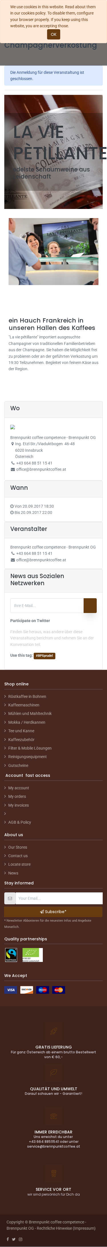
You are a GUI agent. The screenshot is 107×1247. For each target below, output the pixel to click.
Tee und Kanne (21, 731)
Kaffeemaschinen (23, 705)
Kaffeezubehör (21, 739)
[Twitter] (14, 1239)
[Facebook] (8, 1239)
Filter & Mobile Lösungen (30, 748)
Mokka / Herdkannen (26, 722)
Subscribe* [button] (55, 912)
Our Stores (17, 847)
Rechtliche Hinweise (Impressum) (66, 1228)
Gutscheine (18, 765)
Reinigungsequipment (27, 756)
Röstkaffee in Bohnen (27, 696)
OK (53, 34)
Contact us (18, 855)
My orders (17, 796)
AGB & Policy (19, 822)
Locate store (19, 864)
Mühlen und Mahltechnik (30, 713)
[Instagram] (20, 1239)
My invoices (18, 805)
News (13, 873)
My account (18, 788)
